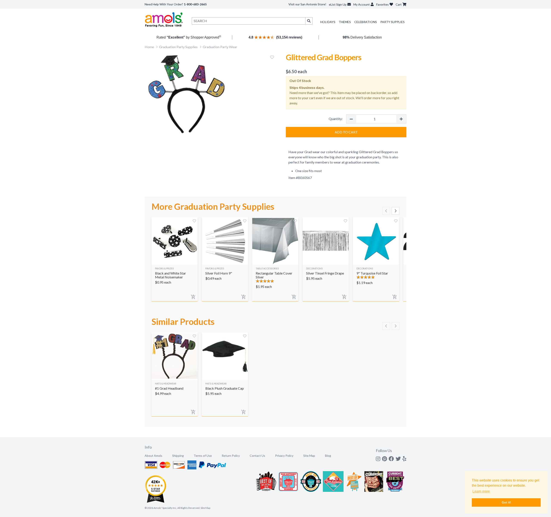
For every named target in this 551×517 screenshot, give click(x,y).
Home (149, 47)
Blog (328, 455)
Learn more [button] (481, 491)
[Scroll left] (386, 211)
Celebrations (365, 22)
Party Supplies (392, 22)
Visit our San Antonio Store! (307, 4)
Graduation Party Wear (220, 47)
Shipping (178, 455)
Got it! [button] (506, 502)
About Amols (153, 455)
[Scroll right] (395, 211)
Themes (345, 22)
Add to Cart (346, 132)
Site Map (309, 455)
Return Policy (231, 455)
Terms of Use (203, 455)
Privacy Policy (284, 455)
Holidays (327, 22)
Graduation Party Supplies (178, 47)
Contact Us (257, 455)
